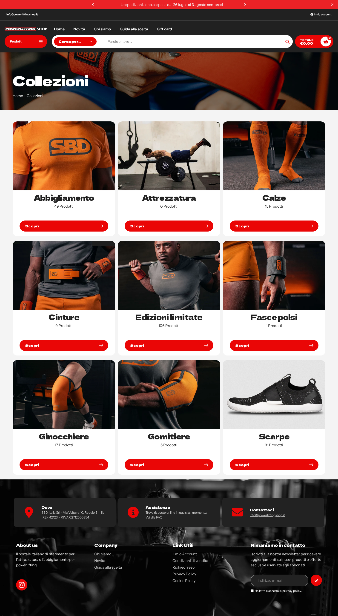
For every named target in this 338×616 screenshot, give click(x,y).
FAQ (159, 517)
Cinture (64, 317)
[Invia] (316, 580)
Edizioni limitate (168, 317)
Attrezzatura (169, 197)
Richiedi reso (183, 567)
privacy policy (291, 591)
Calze (274, 197)
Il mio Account (184, 554)
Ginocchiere (64, 436)
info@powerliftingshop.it (22, 14)
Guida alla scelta (108, 567)
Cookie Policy (183, 580)
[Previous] (93, 4)
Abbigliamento (64, 197)
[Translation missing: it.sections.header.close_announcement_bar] (332, 4)
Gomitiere (169, 436)
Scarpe (274, 436)
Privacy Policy (184, 574)
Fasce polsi (274, 317)
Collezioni (35, 95)
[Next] (245, 4)
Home (18, 95)
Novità (99, 560)
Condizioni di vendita (190, 560)
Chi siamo (102, 554)
